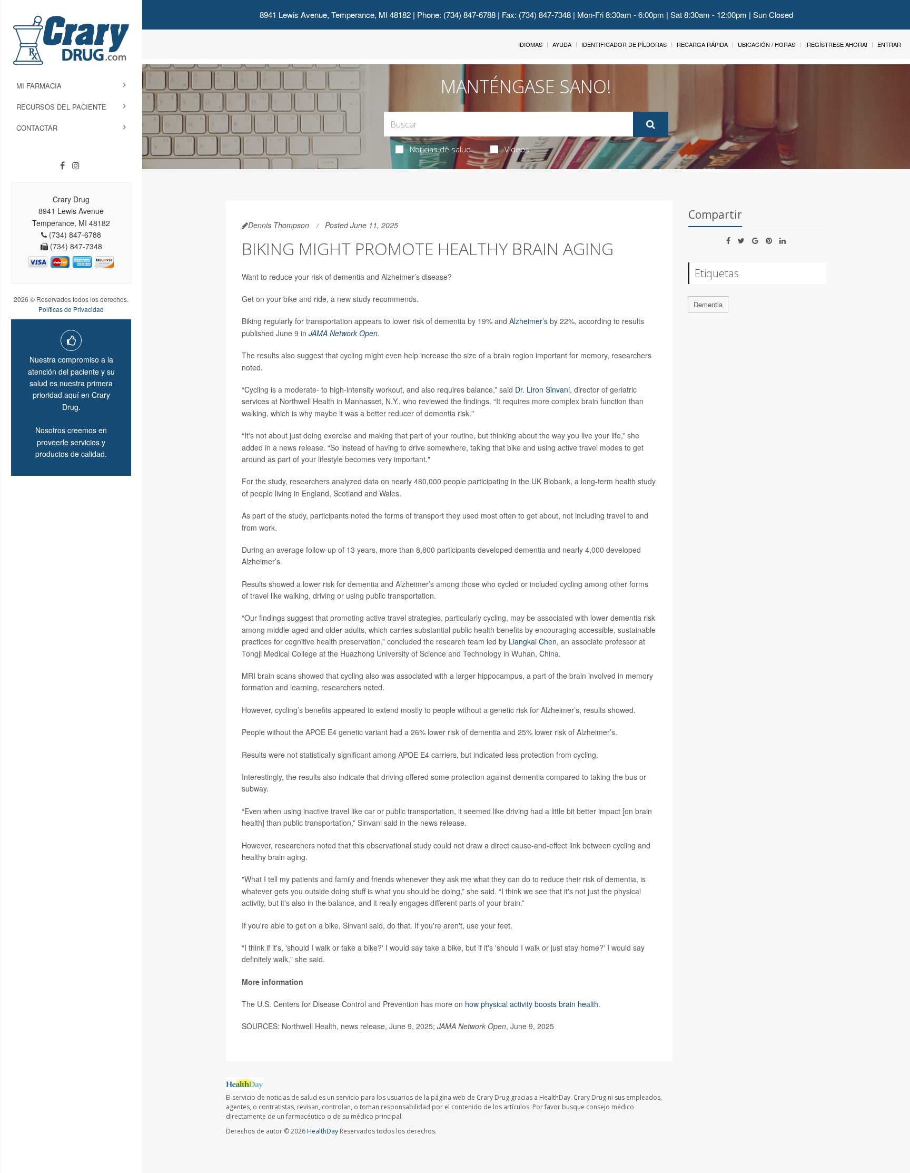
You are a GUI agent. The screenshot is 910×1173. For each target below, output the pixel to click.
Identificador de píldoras (624, 44)
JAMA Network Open (343, 333)
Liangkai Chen (533, 641)
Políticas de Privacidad (71, 309)
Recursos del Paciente (61, 107)
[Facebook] (62, 165)
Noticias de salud (440, 149)
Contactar (36, 128)
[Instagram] (76, 165)
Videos (517, 149)
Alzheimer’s (528, 321)
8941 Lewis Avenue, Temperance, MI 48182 (335, 14)
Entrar (889, 44)
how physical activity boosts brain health (531, 1004)
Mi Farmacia (39, 86)
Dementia (708, 304)
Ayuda (561, 44)
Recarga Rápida (702, 44)
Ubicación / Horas (766, 44)
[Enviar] (650, 124)
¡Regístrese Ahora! (836, 44)
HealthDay (322, 1131)
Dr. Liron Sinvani (542, 389)
